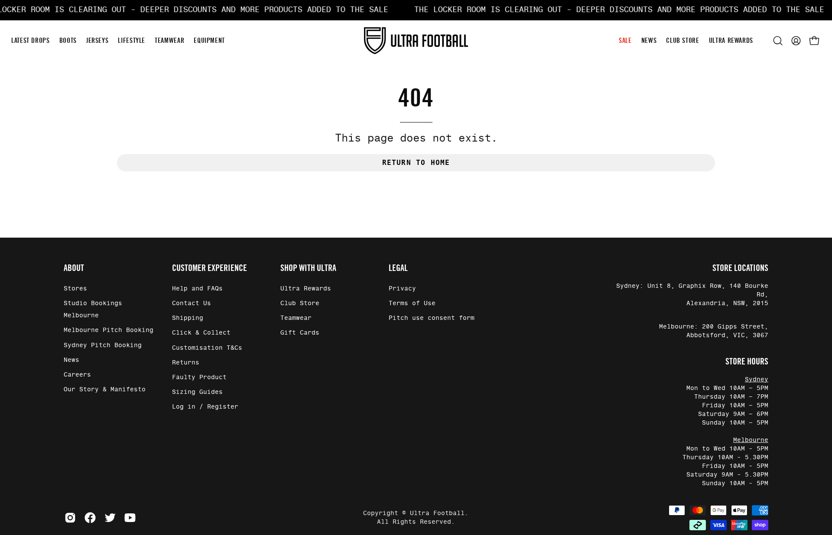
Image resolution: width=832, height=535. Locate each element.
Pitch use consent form (431, 318)
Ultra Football (437, 513)
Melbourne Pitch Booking (108, 330)
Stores (75, 289)
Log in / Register (205, 407)
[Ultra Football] (416, 40)
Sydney (756, 380)
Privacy (402, 289)
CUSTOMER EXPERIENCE (209, 268)
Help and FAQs (197, 289)
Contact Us (191, 303)
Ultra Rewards (305, 289)
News (71, 360)
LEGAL (398, 268)
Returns (185, 363)
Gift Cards (299, 333)
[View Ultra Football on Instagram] (70, 517)
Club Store (299, 303)
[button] (778, 41)
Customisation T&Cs (207, 348)
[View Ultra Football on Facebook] (90, 517)
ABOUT (74, 268)
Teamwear (296, 318)
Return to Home (416, 162)
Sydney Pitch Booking (103, 345)
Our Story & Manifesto (105, 390)
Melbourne (750, 440)
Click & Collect (201, 333)
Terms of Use (412, 303)
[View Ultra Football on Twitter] (110, 517)
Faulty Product (199, 377)
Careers (77, 375)
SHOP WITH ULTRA (308, 268)
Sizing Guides (197, 392)
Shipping (187, 318)
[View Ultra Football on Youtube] (130, 517)
